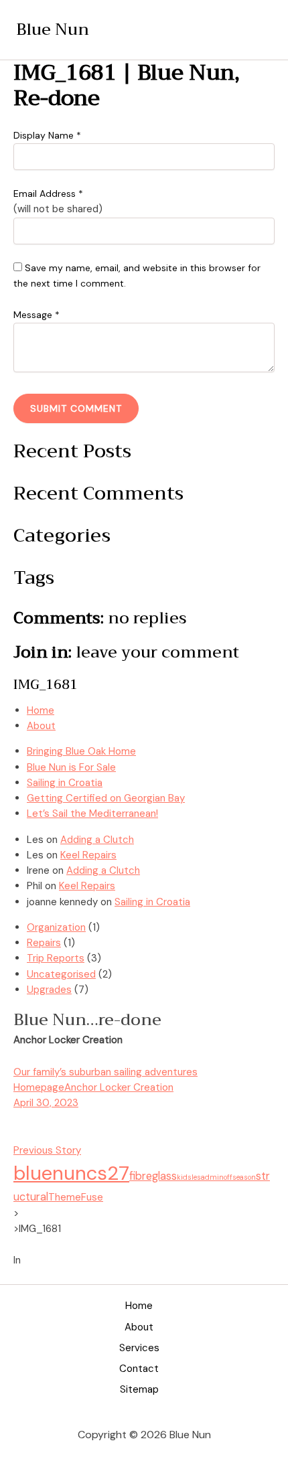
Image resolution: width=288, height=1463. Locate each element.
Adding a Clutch (97, 839)
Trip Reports (55, 958)
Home (139, 1305)
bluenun (49, 1173)
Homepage (38, 1087)
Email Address (48, 193)
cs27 (107, 1173)
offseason (240, 1177)
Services (139, 1348)
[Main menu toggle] (259, 30)
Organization (56, 927)
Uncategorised (61, 974)
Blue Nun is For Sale (71, 767)
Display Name (47, 135)
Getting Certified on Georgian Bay (106, 798)
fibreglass (153, 1176)
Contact (139, 1368)
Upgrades (49, 989)
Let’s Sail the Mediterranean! (92, 813)
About (139, 1327)
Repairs (44, 942)
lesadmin (208, 1177)
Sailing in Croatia (64, 782)
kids (184, 1177)
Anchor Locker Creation (118, 1087)
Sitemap (139, 1389)
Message (36, 315)
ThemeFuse (75, 1197)
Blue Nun (52, 29)
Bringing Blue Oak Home (81, 751)
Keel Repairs (88, 855)
